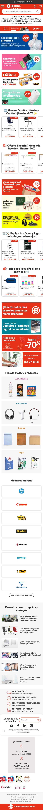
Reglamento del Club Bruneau (20, 801)
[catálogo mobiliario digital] (21, 326)
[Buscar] (37, 11)
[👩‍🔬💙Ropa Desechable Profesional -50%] (21, 41)
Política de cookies (13, 794)
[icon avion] (38, 720)
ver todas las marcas (21, 595)
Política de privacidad (29, 794)
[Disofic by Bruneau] (21, 28)
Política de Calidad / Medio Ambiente (21, 799)
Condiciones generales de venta (21, 797)
